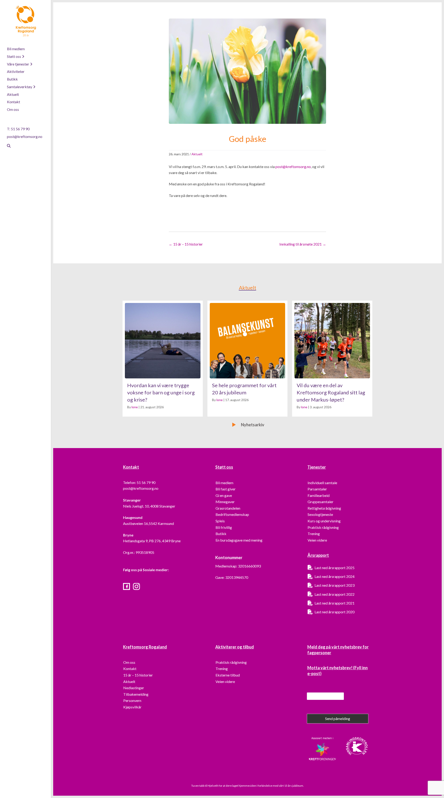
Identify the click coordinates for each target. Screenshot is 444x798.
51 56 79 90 (146, 482)
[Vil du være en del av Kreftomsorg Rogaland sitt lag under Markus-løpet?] (332, 359)
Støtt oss (14, 56)
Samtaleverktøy (19, 86)
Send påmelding (337, 718)
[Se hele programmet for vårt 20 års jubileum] (247, 359)
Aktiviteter (16, 71)
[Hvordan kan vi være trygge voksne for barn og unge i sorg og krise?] (163, 359)
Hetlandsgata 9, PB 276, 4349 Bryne (152, 541)
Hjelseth (213, 785)
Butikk (12, 79)
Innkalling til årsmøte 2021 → (302, 244)
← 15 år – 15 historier (186, 244)
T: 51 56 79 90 (18, 129)
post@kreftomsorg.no (24, 136)
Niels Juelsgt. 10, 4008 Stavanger (149, 506)
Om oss (13, 109)
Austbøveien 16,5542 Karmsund (148, 523)
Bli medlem (16, 49)
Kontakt (13, 102)
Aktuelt (13, 94)
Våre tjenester (18, 64)
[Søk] (7, 146)
